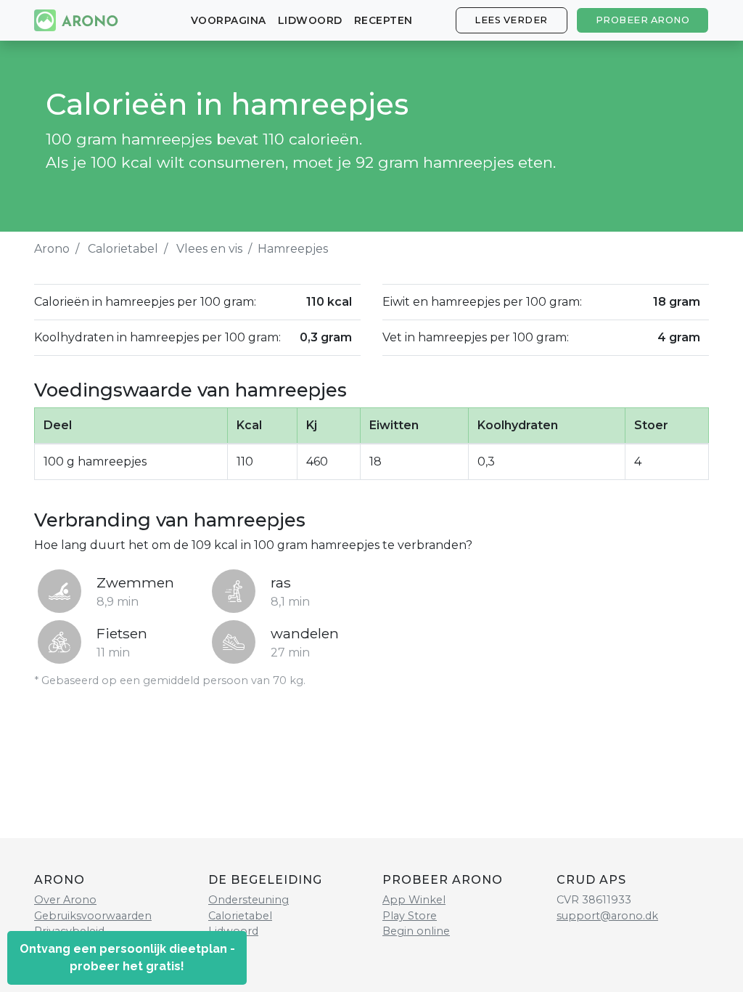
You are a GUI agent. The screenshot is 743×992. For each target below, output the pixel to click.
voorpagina (228, 20)
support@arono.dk (607, 915)
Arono (52, 249)
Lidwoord (310, 20)
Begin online (416, 931)
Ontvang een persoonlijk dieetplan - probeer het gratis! (127, 957)
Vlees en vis (209, 249)
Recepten (383, 20)
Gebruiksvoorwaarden (93, 915)
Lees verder (511, 20)
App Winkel (414, 899)
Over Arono (65, 899)
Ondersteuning (248, 899)
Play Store (409, 915)
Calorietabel (123, 249)
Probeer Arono (643, 20)
